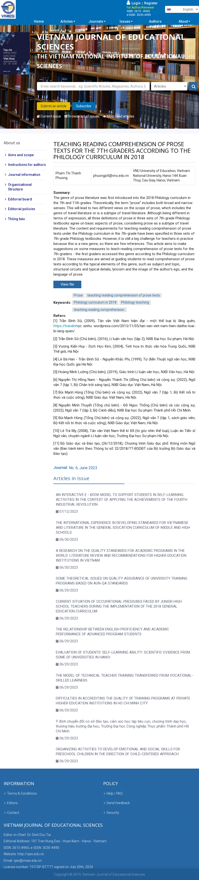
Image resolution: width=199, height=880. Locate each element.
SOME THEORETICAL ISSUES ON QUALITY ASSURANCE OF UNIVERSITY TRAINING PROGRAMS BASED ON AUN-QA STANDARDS (121, 580)
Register (151, 3)
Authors (155, 21)
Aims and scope (21, 155)
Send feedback (118, 803)
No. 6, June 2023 (83, 468)
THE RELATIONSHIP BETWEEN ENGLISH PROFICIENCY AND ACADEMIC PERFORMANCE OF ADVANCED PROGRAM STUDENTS (112, 631)
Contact (13, 813)
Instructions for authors (27, 165)
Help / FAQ (115, 793)
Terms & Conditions (22, 793)
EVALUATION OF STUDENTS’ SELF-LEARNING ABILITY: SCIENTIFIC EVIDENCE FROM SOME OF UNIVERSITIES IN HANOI (123, 654)
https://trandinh (65, 326)
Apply (193, 86)
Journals (96, 21)
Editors (12, 803)
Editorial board (20, 199)
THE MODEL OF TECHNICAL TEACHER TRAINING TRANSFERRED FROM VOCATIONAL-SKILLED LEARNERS (124, 677)
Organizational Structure (20, 187)
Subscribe (83, 106)
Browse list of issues (83, 116)
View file (67, 284)
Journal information (24, 175)
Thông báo (16, 219)
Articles (66, 21)
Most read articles (120, 116)
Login (135, 3)
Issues (125, 21)
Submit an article (53, 106)
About (183, 21)
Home (39, 21)
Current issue (50, 116)
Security (113, 813)
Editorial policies (21, 209)
